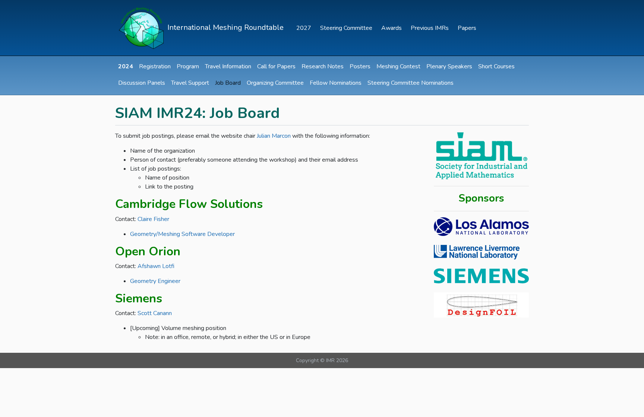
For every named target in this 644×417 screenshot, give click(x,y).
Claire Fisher (153, 219)
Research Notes (323, 66)
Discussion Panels (141, 83)
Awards (391, 28)
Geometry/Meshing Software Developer (182, 234)
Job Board (228, 83)
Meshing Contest (398, 66)
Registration (155, 66)
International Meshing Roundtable (224, 27)
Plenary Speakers (449, 66)
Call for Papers (276, 66)
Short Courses (496, 66)
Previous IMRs (430, 28)
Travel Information (228, 66)
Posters (360, 66)
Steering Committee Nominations (410, 83)
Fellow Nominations (336, 83)
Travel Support (190, 83)
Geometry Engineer (155, 281)
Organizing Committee (275, 83)
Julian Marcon (274, 136)
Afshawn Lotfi (156, 266)
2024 (125, 66)
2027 (303, 28)
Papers (467, 28)
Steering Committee (346, 28)
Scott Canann (155, 313)
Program (188, 66)
